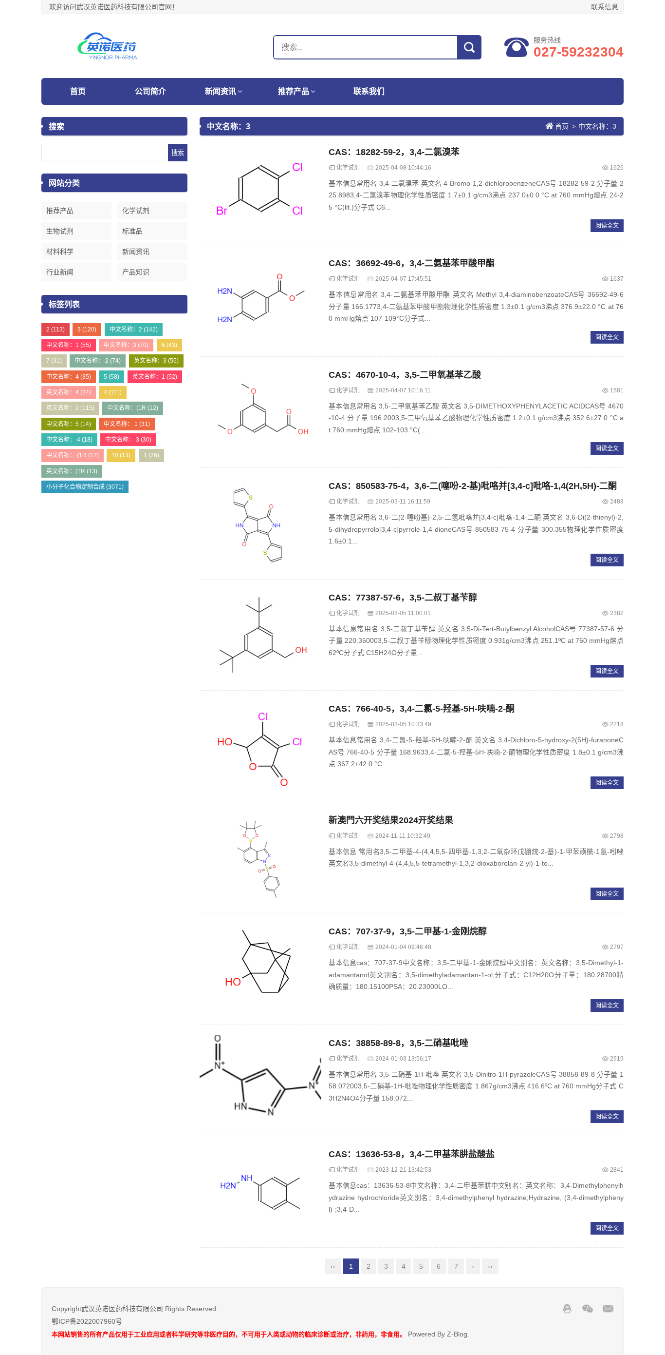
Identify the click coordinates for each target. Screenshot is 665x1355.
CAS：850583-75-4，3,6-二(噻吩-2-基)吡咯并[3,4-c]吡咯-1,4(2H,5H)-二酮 (473, 486)
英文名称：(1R (71, 471)
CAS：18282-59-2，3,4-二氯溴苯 (394, 152)
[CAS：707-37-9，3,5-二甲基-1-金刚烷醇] (260, 969)
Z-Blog (457, 1334)
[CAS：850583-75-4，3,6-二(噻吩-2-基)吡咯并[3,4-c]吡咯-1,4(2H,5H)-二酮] (260, 523)
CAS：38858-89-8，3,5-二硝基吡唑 (398, 1043)
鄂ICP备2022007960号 (87, 1321)
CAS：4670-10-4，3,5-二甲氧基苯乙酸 (405, 375)
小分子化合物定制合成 (85, 487)
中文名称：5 (68, 424)
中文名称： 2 (97, 360)
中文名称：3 (126, 345)
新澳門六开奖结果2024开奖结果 (391, 820)
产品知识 (135, 272)
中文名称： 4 (69, 439)
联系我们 (369, 91)
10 (120, 455)
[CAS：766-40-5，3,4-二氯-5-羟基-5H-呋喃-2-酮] (260, 746)
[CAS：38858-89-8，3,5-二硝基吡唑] (260, 1080)
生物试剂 (60, 231)
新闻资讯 (220, 91)
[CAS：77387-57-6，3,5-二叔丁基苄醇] (260, 635)
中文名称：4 (68, 376)
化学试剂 (135, 210)
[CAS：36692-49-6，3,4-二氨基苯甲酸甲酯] (260, 301)
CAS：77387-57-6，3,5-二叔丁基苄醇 (403, 597)
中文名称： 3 (128, 439)
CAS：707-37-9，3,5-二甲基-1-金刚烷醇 (408, 931)
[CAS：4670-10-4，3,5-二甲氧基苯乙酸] (260, 412)
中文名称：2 (134, 329)
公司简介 (150, 91)
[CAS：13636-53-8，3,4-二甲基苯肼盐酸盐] (260, 1192)
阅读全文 (607, 225)
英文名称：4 (68, 392)
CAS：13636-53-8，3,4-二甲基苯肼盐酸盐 (412, 1154)
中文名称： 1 (127, 424)
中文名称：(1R (132, 408)
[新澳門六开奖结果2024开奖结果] (260, 858)
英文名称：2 (70, 408)
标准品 (132, 231)
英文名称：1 (154, 376)
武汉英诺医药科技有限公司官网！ (102, 45)
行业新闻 (60, 272)
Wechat (587, 1308)
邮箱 (608, 1308)
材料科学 (60, 251)
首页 (78, 91)
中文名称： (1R (72, 455)
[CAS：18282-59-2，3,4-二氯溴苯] (260, 189)
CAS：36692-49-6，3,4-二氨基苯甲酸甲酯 (412, 263)
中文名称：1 (68, 345)
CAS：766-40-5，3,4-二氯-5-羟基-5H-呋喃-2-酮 (422, 709)
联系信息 (604, 7)
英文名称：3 (156, 360)
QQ (567, 1308)
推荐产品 (293, 91)
